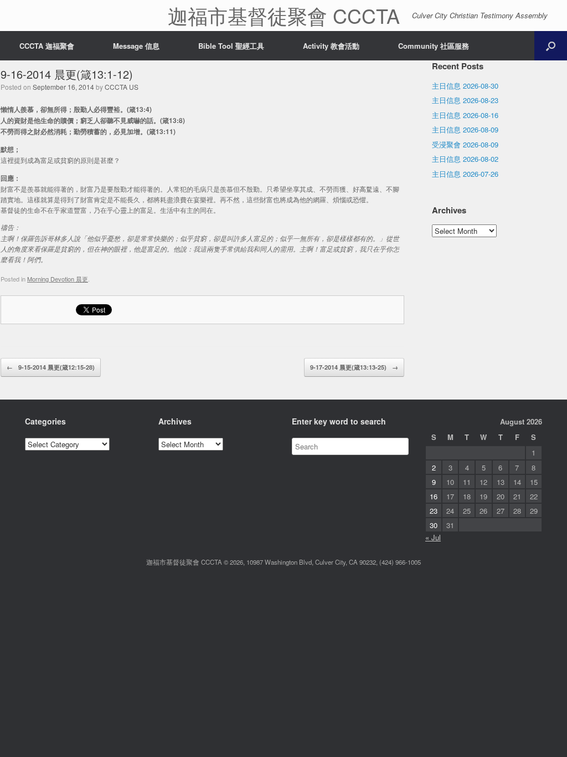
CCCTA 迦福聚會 (46, 45)
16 (433, 496)
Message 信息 (136, 45)
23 (433, 510)
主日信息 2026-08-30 (465, 85)
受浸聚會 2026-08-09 (465, 144)
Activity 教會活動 (331, 45)
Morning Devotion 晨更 (57, 278)
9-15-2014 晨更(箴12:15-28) (51, 367)
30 (433, 525)
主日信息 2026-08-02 (465, 159)
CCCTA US (121, 86)
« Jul (433, 537)
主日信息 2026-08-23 (465, 100)
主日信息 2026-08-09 (465, 129)
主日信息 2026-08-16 (465, 115)
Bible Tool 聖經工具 (231, 45)
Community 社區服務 (433, 45)
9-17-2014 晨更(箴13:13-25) (354, 367)
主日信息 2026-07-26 (465, 173)
